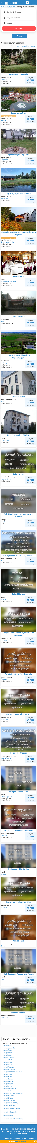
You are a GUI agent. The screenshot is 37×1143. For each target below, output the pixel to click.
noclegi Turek (7, 1055)
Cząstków (4, 640)
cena (18, 46)
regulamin (31, 1129)
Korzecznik (4, 719)
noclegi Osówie (8, 1079)
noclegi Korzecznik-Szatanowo (13, 1093)
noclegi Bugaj (7, 1076)
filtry (20, 36)
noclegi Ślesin (7, 1050)
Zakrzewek (4, 835)
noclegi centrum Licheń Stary (13, 1119)
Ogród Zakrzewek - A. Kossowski (18, 830)
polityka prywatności (15, 1131)
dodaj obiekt (22, 1133)
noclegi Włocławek (9, 1060)
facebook (6, 1129)
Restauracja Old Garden (18, 869)
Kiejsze (3, 120)
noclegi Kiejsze (8, 1084)
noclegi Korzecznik (9, 1100)
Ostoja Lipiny (18, 474)
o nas (27, 1131)
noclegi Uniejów (8, 1057)
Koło (2, 322)
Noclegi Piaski (18, 396)
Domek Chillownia (19, 1012)
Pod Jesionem (18, 941)
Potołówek (4, 1018)
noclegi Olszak (8, 1098)
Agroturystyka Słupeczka (18, 155)
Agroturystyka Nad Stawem (18, 193)
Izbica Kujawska (6, 797)
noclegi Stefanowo (9, 1091)
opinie (33, 46)
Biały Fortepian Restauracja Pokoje (18, 974)
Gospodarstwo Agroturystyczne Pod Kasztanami (18, 634)
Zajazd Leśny (18, 276)
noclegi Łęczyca (8, 1065)
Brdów (3, 946)
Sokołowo (4, 79)
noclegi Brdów (7, 1086)
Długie (3, 522)
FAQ (3, 1131)
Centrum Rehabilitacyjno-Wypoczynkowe (19, 356)
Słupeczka (4, 160)
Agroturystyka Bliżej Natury (18, 714)
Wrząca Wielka (6, 758)
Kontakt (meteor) (19, 1129)
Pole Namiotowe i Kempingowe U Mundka (18, 515)
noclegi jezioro (8, 1115)
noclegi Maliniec (8, 1081)
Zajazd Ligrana (18, 594)
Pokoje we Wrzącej (18, 753)
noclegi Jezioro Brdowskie (11, 1109)
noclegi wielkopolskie (10, 1112)
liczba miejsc (25, 46)
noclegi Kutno (7, 1062)
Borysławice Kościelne (8, 281)
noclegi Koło (7, 1045)
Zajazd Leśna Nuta (18, 113)
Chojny (3, 599)
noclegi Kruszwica (9, 1069)
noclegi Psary (7, 1074)
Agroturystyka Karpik (18, 74)
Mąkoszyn (4, 363)
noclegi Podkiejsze (9, 1105)
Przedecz (4, 679)
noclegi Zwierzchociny (10, 1103)
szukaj (20, 28)
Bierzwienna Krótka (7, 242)
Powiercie (4, 198)
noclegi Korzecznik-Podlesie (12, 1072)
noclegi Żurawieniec (9, 1088)
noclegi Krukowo (8, 1096)
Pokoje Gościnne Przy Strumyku (18, 674)
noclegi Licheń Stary (9, 1048)
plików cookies (20, 1141)
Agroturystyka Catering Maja (18, 902)
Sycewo (3, 874)
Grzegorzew (5, 440)
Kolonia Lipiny (6, 479)
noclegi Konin (7, 1053)
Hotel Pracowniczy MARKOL (18, 435)
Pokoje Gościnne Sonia (18, 791)
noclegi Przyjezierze (9, 1067)
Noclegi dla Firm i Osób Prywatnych (18, 555)
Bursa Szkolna (19, 316)
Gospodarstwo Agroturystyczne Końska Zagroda (18, 233)
